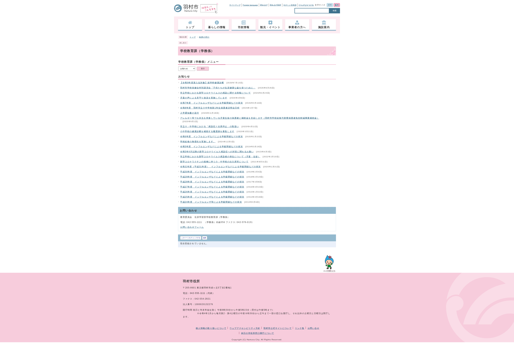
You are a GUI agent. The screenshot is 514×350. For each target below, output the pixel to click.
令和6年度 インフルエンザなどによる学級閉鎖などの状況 (211, 136)
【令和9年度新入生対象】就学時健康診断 (202, 83)
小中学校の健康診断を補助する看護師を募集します (207, 131)
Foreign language (250, 5)
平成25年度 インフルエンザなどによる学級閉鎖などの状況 (212, 197)
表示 (203, 69)
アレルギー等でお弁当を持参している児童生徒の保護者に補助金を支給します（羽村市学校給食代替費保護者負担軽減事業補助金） (249, 118)
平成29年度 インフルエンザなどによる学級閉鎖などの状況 (212, 177)
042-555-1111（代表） (202, 293)
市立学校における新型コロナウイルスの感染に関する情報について (215, 93)
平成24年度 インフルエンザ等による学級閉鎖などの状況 (211, 202)
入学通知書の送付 (189, 113)
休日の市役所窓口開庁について (257, 333)
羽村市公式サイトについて (277, 328)
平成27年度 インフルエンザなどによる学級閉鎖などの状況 (212, 187)
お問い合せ (313, 328)
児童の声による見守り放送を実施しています (203, 98)
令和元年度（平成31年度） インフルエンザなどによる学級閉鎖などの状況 (220, 166)
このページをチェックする (190, 238)
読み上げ (264, 5)
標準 (330, 5)
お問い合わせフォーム (192, 227)
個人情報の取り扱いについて (211, 328)
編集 (204, 238)
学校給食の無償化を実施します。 (198, 141)
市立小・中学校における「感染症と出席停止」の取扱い (209, 126)
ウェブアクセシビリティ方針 (245, 328)
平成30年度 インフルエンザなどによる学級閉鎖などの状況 (212, 172)
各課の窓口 (204, 37)
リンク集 (299, 328)
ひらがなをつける (306, 5)
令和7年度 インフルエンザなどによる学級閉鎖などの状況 (211, 103)
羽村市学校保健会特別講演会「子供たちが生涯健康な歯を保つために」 (218, 88)
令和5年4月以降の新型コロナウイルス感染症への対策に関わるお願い (217, 151)
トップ (193, 37)
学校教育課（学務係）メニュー (198, 61)
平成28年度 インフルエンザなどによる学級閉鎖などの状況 (212, 182)
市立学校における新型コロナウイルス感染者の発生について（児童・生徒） (220, 156)
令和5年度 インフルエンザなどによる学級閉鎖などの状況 (211, 146)
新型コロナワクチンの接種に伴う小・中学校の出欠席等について (214, 162)
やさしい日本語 (289, 5)
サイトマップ (235, 5)
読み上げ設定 (275, 5)
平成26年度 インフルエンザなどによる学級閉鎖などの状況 (212, 192)
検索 (335, 11)
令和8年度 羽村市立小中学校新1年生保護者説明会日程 (210, 108)
